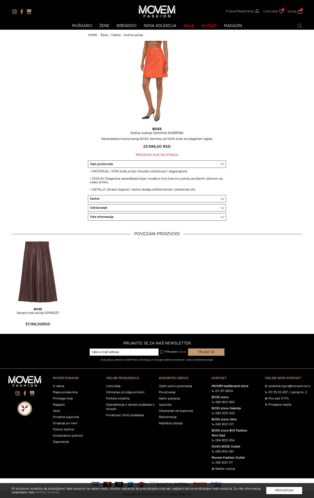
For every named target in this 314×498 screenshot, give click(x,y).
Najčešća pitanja (170, 423)
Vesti (56, 410)
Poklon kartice (63, 429)
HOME (92, 35)
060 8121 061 (224, 451)
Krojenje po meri (65, 423)
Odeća (115, 35)
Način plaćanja (169, 398)
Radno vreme (225, 468)
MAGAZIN (233, 26)
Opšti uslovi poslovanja (175, 386)
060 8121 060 (225, 402)
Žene (104, 35)
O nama (58, 386)
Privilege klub (63, 398)
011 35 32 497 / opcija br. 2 (287, 392)
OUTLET (209, 26)
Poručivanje (167, 392)
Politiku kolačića (47, 492)
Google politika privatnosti (169, 360)
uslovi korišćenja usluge (200, 360)
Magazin (59, 404)
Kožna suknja (133, 35)
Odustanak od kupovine (176, 410)
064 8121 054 (225, 440)
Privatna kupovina (66, 417)
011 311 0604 (224, 391)
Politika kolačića (118, 398)
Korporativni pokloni (68, 435)
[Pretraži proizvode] (299, 26)
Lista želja (113, 386)
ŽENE (104, 26)
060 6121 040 (225, 413)
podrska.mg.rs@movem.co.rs (289, 386)
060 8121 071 (224, 424)
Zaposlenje (61, 441)
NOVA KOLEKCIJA (160, 26)
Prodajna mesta (279, 404)
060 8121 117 (224, 462)
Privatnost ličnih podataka (125, 415)
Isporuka (165, 404)
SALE (189, 26)
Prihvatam (284, 490)
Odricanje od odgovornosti (125, 392)
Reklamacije (168, 417)
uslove (182, 352)
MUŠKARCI (82, 26)
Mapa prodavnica (65, 392)
